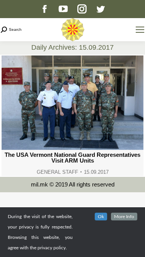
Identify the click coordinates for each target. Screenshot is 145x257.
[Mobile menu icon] (140, 30)
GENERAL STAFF (57, 172)
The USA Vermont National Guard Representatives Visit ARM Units (72, 157)
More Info (124, 216)
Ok (101, 216)
